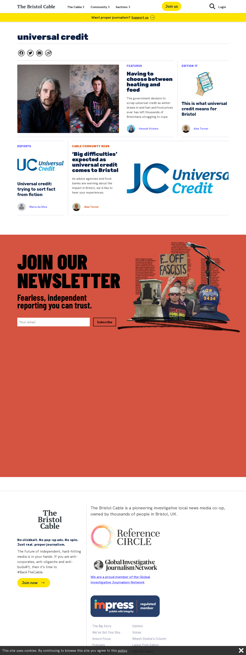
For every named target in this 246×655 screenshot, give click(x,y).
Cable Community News (91, 146)
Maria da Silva (38, 207)
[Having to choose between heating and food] (95, 99)
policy (122, 650)
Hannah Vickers (148, 128)
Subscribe (104, 322)
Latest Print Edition (145, 645)
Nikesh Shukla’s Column (149, 639)
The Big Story (101, 626)
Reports (24, 146)
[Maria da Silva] (19, 207)
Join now (29, 582)
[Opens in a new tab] (21, 53)
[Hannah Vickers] (129, 128)
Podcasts (98, 645)
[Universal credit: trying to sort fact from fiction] (40, 178)
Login (222, 7)
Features (134, 66)
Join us (171, 6)
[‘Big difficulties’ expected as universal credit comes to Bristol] (150, 178)
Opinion (137, 626)
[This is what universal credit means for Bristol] (205, 99)
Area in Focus (101, 639)
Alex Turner (201, 128)
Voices (136, 632)
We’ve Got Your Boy (106, 632)
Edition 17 (190, 66)
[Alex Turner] (184, 128)
